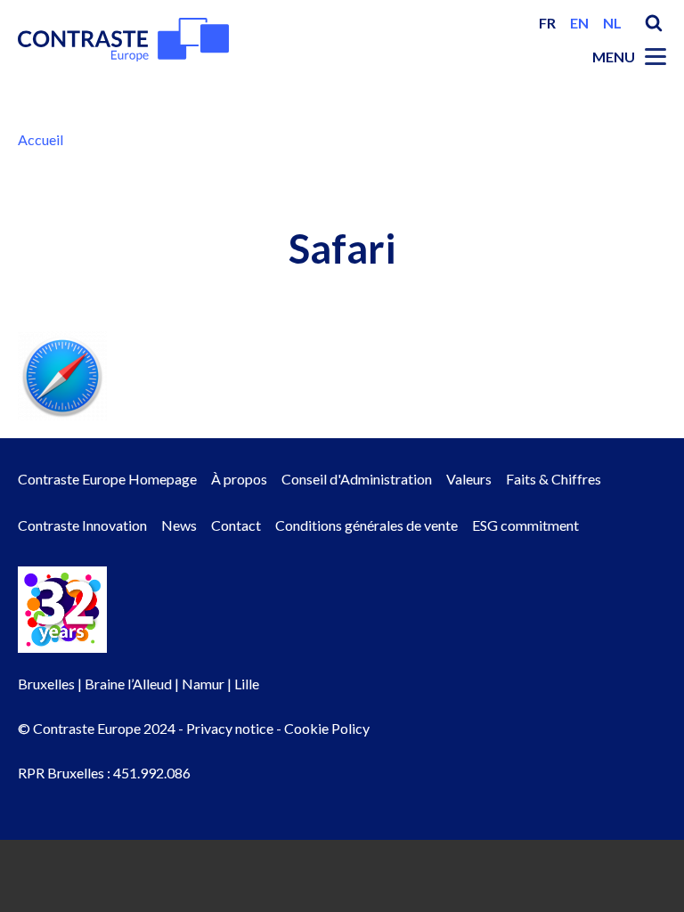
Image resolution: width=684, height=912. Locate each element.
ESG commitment (525, 525)
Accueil (40, 139)
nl (612, 22)
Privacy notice (229, 728)
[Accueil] (123, 39)
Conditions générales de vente (366, 525)
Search (654, 23)
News (179, 525)
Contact (236, 525)
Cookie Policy (327, 728)
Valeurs (469, 478)
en (579, 22)
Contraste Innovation (82, 525)
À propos (239, 478)
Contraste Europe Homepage (107, 478)
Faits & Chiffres (553, 478)
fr (547, 22)
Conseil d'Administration (356, 478)
